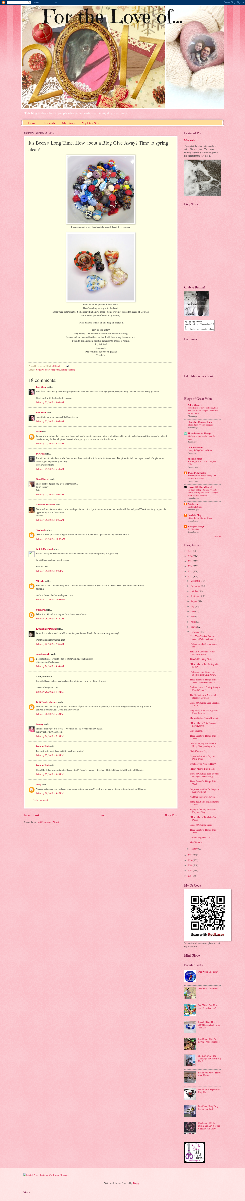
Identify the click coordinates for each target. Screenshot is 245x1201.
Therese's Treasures (45, 504)
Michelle (40, 581)
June (193, 611)
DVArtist (40, 453)
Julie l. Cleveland (44, 549)
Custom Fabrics (195, 506)
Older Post (171, 815)
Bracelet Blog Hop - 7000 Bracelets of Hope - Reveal (209, 1024)
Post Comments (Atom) (48, 822)
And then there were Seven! (203, 796)
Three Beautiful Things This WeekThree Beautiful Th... (203, 681)
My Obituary (196, 842)
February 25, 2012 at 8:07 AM (50, 494)
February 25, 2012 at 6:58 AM (50, 469)
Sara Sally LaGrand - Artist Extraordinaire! (202, 653)
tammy (39, 724)
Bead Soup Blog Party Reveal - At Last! (208, 1108)
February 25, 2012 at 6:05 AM (50, 421)
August (194, 601)
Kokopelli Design (196, 526)
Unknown (41, 609)
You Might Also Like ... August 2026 (202, 463)
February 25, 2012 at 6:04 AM (50, 402)
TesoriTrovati (42, 479)
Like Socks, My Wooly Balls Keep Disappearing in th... (203, 745)
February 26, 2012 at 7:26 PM (50, 736)
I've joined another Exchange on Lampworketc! (204, 790)
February (195, 631)
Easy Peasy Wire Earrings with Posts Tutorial (204, 712)
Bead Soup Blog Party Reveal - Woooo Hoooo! (209, 1040)
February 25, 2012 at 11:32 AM (50, 539)
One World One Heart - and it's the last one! (209, 1007)
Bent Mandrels (196, 730)
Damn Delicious (195, 447)
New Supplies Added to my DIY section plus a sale (202, 477)
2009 (190, 865)
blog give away (43, 369)
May (193, 616)
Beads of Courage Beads (201, 824)
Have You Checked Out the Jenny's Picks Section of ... (203, 638)
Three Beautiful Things (199, 433)
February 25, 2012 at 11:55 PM (50, 599)
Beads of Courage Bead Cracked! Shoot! (205, 704)
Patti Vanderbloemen (46, 702)
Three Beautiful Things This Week (203, 737)
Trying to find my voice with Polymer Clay (203, 811)
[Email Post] (67, 365)
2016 (190, 556)
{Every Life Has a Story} (200, 487)
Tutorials (49, 123)
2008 (190, 870)
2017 (190, 550)
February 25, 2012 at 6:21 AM (50, 443)
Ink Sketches (193, 529)
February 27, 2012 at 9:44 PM (50, 774)
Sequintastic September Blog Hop (209, 1091)
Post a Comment (40, 800)
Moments (189, 140)
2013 (190, 571)
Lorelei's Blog (194, 515)
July (193, 606)
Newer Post (31, 815)
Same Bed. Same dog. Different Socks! (204, 803)
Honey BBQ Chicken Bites (200, 450)
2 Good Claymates (197, 473)
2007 (190, 875)
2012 (190, 576)
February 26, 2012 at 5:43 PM (50, 691)
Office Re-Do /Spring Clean (200, 517)
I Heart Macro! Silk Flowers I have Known (203, 724)
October (195, 591)
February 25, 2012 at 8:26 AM (50, 519)
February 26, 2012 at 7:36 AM (50, 644)
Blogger (136, 1183)
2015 (190, 561)
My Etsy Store (91, 123)
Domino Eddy (43, 746)
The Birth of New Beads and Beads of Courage (203, 696)
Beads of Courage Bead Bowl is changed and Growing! (204, 775)
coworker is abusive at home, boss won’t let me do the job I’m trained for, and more (203, 410)
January (194, 848)
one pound (55, 369)
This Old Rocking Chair (201, 659)
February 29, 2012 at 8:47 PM (50, 793)
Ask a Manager (195, 405)
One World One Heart (208, 971)
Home (32, 123)
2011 (190, 855)
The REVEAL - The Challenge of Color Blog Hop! (209, 1058)
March (194, 626)
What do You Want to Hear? (203, 763)
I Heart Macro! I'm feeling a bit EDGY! (204, 666)
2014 (190, 566)
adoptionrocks (43, 654)
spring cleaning (68, 369)
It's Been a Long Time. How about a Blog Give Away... (203, 673)
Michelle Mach (195, 458)
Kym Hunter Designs (46, 628)
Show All (217, 536)
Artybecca (193, 504)
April (193, 621)
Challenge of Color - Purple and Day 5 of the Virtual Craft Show (209, 1125)
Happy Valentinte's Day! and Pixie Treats (203, 757)
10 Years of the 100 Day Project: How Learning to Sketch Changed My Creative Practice (203, 492)
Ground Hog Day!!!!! (200, 837)
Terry (39, 784)
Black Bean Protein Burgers (200, 424)
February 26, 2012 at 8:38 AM (50, 666)
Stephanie (41, 530)
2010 (190, 860)
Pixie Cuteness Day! (199, 751)
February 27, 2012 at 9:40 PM (50, 755)
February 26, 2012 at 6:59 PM (50, 713)
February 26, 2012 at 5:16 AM (50, 618)
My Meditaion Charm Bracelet (204, 718)
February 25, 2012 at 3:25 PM (50, 570)
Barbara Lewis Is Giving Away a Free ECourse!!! (205, 689)
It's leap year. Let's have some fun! (203, 645)
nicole (39, 431)
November (196, 585)
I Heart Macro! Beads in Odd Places (203, 819)
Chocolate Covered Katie (200, 422)
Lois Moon (41, 387)
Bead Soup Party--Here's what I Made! (209, 1074)
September (196, 596)
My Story (68, 123)
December (196, 580)
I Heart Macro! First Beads (202, 768)
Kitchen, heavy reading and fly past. (201, 437)
